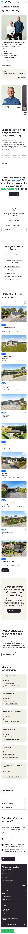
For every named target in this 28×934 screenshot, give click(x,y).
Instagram (11, 57)
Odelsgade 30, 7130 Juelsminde (13, 686)
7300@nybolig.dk (9, 754)
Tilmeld (23, 885)
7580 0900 (6, 51)
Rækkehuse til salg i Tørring (11, 279)
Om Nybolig (5, 890)
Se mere (5, 570)
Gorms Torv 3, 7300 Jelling (11, 757)
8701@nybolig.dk (9, 774)
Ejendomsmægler (5, 6)
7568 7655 (7, 698)
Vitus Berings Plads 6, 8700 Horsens (13, 776)
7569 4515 (7, 680)
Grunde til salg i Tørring (10, 270)
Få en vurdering (7, 931)
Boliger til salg (5, 893)
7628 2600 (7, 716)
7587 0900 (7, 752)
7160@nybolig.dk (8, 53)
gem (26, 324)
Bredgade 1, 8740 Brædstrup (12, 739)
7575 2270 (7, 734)
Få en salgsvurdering (8, 858)
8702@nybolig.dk (9, 719)
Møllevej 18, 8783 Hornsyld (11, 703)
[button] (4, 163)
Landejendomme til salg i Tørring (13, 276)
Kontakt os (20, 931)
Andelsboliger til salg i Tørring (12, 266)
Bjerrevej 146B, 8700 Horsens (12, 721)
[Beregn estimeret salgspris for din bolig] (25, 229)
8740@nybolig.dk (9, 736)
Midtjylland (16, 6)
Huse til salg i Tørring (9, 273)
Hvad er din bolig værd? (9, 924)
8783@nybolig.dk (9, 701)
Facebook (6, 57)
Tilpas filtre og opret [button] (14, 610)
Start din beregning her (8, 654)
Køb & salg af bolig (6, 899)
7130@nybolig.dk (9, 683)
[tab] (15, 321)
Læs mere (4, 919)
